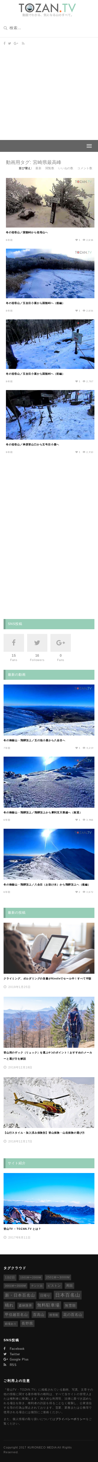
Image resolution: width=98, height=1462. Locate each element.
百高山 (38, 1315)
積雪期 (53, 1314)
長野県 (27, 1323)
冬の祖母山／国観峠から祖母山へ (27, 232)
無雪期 (70, 1305)
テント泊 (37, 1285)
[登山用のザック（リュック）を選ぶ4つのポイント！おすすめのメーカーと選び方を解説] (49, 1022)
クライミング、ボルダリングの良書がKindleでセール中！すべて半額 (47, 978)
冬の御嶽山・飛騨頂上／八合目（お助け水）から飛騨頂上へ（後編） (47, 884)
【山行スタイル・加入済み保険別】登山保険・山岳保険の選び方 (44, 1132)
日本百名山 (67, 1295)
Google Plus (18, 1359)
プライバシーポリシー (70, 1419)
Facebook (16, 1348)
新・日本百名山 (20, 1295)
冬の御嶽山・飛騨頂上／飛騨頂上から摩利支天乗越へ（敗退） (43, 812)
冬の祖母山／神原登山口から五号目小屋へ (32, 444)
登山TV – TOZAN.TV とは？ (22, 1228)
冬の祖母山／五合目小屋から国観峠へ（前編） (35, 373)
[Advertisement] (49, 89)
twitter (14, 1354)
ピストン (54, 1285)
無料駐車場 (48, 1305)
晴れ (9, 1305)
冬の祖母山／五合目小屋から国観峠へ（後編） (35, 303)
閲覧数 (49, 168)
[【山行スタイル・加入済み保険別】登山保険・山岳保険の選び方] (49, 1102)
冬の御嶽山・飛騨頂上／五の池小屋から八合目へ (34, 740)
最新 (38, 168)
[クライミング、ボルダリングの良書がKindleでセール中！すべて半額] (49, 948)
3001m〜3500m (15, 1285)
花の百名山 (72, 1315)
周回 (69, 1285)
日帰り (45, 1295)
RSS (12, 1365)
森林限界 (25, 1305)
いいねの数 (66, 168)
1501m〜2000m (30, 1277)
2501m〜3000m (58, 1277)
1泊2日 (10, 1277)
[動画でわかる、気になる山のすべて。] (47, 10)
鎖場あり (10, 1323)
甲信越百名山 (16, 1315)
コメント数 (85, 168)
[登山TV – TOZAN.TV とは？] (49, 1198)
